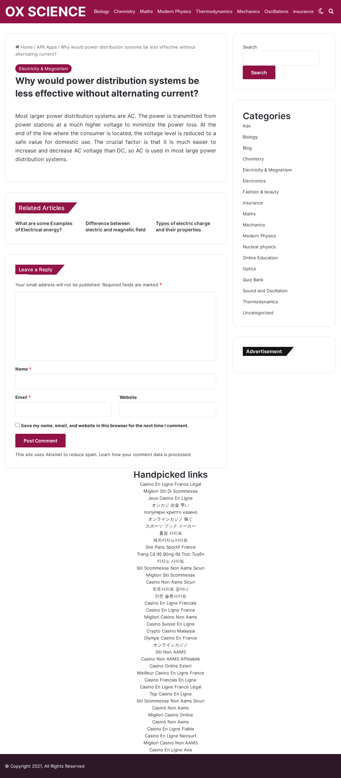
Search (250, 47)
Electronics (254, 180)
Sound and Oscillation (265, 290)
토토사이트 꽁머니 (170, 589)
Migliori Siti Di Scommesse (171, 491)
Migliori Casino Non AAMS (171, 742)
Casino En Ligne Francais (170, 603)
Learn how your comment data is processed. (145, 454)
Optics (249, 268)
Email (23, 397)
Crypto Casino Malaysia (171, 631)
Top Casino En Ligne (171, 693)
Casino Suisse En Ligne (171, 624)
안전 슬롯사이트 (170, 596)
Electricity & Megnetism (43, 68)
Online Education (260, 257)
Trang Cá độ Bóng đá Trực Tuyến (170, 554)
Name (23, 369)
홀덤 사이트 (170, 533)
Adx (247, 126)
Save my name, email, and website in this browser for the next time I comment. (104, 425)
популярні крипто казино (170, 512)
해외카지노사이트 (170, 540)
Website (128, 397)
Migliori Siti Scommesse (170, 575)
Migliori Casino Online (170, 714)
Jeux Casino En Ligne (170, 498)
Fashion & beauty (261, 191)
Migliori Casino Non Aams (170, 617)
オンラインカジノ (170, 645)
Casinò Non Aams (170, 707)
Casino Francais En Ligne (170, 679)
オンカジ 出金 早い (170, 505)
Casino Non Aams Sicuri (170, 582)
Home (26, 47)
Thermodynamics (214, 11)
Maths (146, 11)
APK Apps (47, 47)
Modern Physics (174, 11)
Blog (247, 147)
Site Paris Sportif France (171, 547)
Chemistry (124, 11)
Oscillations (276, 11)
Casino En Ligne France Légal (170, 484)
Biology (101, 11)
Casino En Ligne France (170, 610)
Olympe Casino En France (170, 638)
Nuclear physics (259, 246)
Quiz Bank (253, 279)
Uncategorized (258, 312)
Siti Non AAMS (171, 651)
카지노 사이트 (170, 561)
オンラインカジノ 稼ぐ (170, 519)
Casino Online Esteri (170, 665)
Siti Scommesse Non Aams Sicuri (170, 568)
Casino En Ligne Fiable (170, 728)
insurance (303, 11)
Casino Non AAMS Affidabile (170, 658)
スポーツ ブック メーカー (171, 526)
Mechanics (248, 11)
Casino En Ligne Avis (170, 749)
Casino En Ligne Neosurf (170, 735)
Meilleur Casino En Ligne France (170, 672)
